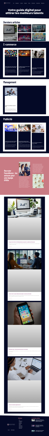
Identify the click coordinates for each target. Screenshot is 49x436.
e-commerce (21, 3)
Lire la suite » (6, 73)
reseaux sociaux (38, 3)
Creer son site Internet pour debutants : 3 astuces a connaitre (37, 143)
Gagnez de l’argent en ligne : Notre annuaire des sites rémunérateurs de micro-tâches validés (11, 67)
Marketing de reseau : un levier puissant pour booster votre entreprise (18, 349)
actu (13, 3)
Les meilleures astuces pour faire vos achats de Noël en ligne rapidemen (24, 67)
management (25, 3)
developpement (17, 3)
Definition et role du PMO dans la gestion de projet (10, 106)
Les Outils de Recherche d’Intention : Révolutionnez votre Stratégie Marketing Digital (24, 38)
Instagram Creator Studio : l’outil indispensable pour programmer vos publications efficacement (9, 38)
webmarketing (42, 3)
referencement (33, 3)
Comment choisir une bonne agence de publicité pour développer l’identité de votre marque (11, 141)
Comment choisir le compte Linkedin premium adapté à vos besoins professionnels (20, 293)
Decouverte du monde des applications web (14, 404)
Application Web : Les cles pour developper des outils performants (37, 68)
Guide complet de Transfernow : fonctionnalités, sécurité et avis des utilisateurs (23, 29)
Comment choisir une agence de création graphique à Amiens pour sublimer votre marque (24, 141)
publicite (29, 3)
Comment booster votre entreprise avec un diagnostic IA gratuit (40, 431)
